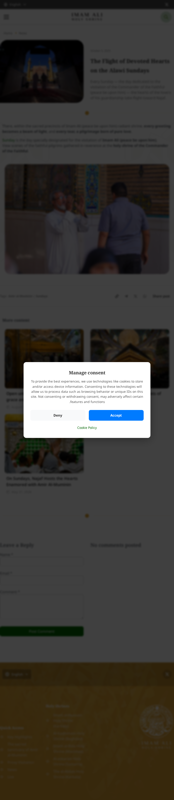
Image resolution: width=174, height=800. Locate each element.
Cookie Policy (87, 427)
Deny (57, 415)
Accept (116, 415)
